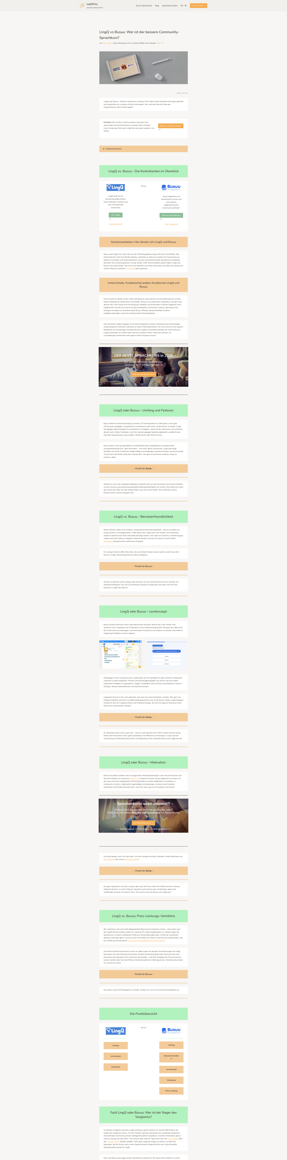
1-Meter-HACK (113, 1141)
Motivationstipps (132, 859)
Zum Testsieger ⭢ (198, 5)
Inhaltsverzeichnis (113, 149)
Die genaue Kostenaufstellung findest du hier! (146, 940)
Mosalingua (108, 541)
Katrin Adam (106, 43)
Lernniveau (130, 268)
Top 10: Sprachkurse (144, 6)
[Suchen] (185, 5)
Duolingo (133, 778)
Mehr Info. (160, 43)
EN (182, 6)
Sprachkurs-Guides (169, 6)
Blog (157, 6)
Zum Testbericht (115, 224)
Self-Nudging (109, 859)
